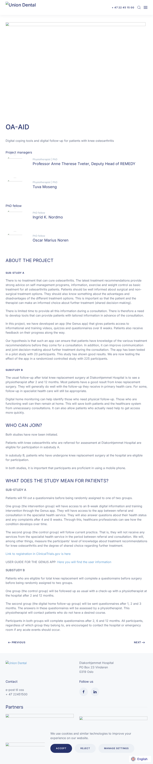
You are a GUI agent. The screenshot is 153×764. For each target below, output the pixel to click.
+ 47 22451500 (16, 694)
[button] (139, 7)
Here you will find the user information (84, 562)
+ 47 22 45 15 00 (123, 7)
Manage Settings (116, 748)
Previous (18, 642)
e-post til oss (15, 690)
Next (137, 642)
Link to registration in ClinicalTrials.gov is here (38, 554)
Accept (61, 748)
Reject (85, 748)
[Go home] (24, 7)
